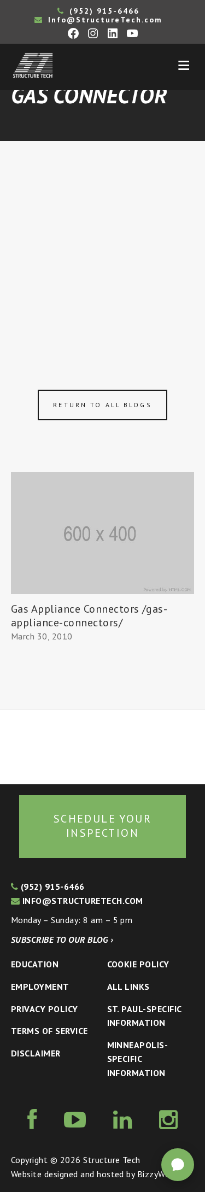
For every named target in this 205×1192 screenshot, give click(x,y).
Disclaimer (36, 1053)
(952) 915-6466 (102, 11)
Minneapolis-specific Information (137, 1059)
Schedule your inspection (102, 826)
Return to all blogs (102, 405)
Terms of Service (49, 1030)
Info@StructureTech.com (103, 19)
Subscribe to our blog (62, 939)
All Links (128, 986)
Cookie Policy (138, 964)
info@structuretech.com (81, 900)
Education (34, 964)
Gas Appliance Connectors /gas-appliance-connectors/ (89, 616)
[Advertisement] (102, 248)
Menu (183, 65)
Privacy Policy (44, 1008)
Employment (40, 986)
